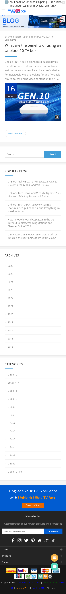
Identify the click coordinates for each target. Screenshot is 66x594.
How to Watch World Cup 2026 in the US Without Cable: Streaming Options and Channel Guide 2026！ (31, 223)
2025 (10, 274)
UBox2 (11, 463)
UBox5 (11, 439)
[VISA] (34, 571)
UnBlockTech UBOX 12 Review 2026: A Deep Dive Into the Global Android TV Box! (32, 183)
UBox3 (11, 455)
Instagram (19, 540)
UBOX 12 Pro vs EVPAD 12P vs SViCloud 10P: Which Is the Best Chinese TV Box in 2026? (33, 236)
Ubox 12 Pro (15, 471)
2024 (10, 282)
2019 (10, 322)
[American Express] (56, 571)
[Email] (54, 558)
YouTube (40, 540)
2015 (10, 346)
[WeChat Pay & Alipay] (31, 577)
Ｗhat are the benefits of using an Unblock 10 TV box (33, 48)
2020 (10, 314)
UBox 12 (12, 374)
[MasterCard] (46, 571)
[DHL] (11, 571)
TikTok (53, 540)
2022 (10, 298)
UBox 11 (12, 390)
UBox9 (11, 407)
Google (46, 540)
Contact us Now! (33, 505)
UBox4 (11, 447)
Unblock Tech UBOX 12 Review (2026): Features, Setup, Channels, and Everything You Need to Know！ (34, 208)
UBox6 (11, 431)
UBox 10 (12, 399)
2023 (10, 290)
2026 (10, 265)
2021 (10, 306)
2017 (10, 330)
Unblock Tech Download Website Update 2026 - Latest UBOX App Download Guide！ (34, 194)
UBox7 (11, 423)
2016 (10, 338)
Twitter (26, 540)
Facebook (13, 540)
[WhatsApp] (54, 566)
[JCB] (19, 577)
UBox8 (11, 415)
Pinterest (33, 540)
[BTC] (45, 577)
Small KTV (13, 382)
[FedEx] (22, 571)
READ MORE (15, 133)
